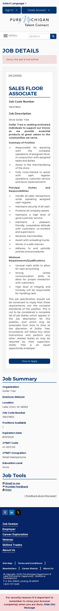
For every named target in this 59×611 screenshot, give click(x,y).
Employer (9, 529)
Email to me (12, 483)
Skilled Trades (12, 544)
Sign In (9, 10)
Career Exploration (15, 534)
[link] (29, 20)
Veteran (7, 539)
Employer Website (13, 396)
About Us (8, 550)
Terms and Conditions (30, 563)
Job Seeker (10, 523)
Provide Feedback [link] (16, 486)
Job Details (15, 75)
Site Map (7, 563)
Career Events (30, 568)
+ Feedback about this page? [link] (40, 496)
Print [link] (8, 489)
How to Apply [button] (29, 361)
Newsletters (9, 568)
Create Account (37, 10)
